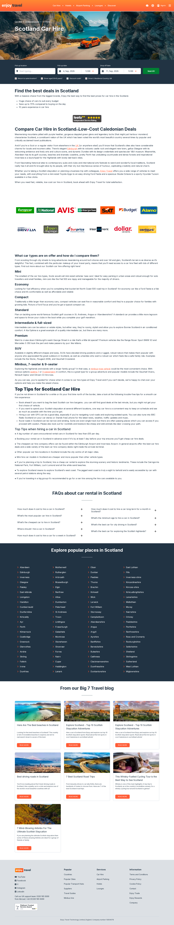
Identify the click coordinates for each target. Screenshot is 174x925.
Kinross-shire (132, 587)
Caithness (95, 656)
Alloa (57, 597)
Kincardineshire (133, 582)
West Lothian (132, 666)
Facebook (21, 880)
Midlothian (131, 602)
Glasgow (24, 582)
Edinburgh (72, 148)
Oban (93, 567)
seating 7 (34, 372)
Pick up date (62, 65)
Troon (58, 617)
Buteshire (95, 651)
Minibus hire (69, 898)
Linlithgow (60, 622)
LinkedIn (20, 892)
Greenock (24, 641)
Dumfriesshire (97, 666)
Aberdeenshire (98, 622)
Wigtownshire (132, 671)
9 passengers (48, 372)
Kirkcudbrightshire (135, 592)
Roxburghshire (133, 641)
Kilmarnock (25, 632)
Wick (93, 597)
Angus (94, 627)
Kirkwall (94, 592)
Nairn (58, 656)
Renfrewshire (132, 632)
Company (134, 903)
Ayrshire (95, 636)
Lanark (58, 671)
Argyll (93, 632)
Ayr (21, 622)
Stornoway (96, 612)
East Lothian (132, 567)
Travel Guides (70, 893)
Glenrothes (25, 646)
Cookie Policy (135, 884)
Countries (68, 874)
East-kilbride (26, 592)
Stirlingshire (131, 656)
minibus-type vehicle (100, 368)
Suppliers (68, 888)
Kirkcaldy (24, 617)
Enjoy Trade (135, 893)
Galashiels (60, 632)
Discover (112, 5)
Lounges (99, 5)
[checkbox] (16, 78)
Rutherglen (60, 572)
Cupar (58, 661)
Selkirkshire (131, 646)
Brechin (94, 587)
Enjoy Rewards (136, 898)
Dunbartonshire (98, 671)
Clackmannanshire (100, 661)
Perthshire (131, 627)
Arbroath (59, 577)
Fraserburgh (61, 627)
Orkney (129, 617)
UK (77, 145)
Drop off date (105, 65)
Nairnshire (131, 612)
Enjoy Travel (106, 171)
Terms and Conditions (139, 874)
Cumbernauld (26, 607)
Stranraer (60, 646)
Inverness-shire (133, 577)
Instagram (21, 888)
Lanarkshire (131, 597)
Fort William (96, 607)
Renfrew (59, 592)
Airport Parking (83, 5)
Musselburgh (61, 582)
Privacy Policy (135, 879)
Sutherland (131, 661)
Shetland (130, 651)
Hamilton (24, 602)
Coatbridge (25, 636)
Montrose (60, 636)
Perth (22, 627)
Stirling (23, 656)
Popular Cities (70, 879)
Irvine (22, 666)
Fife (128, 572)
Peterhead (60, 607)
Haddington (60, 666)
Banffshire (96, 641)
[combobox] (36, 71)
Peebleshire (131, 622)
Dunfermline (26, 612)
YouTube (21, 877)
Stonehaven (61, 641)
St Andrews (61, 612)
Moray (129, 607)
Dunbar (94, 572)
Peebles (94, 577)
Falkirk (23, 661)
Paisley (23, 587)
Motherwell (60, 567)
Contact (133, 888)
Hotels (68, 5)
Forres (58, 651)
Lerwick (94, 602)
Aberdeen (24, 567)
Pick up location (21, 65)
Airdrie (23, 651)
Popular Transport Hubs (74, 884)
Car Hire (56, 5)
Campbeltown (97, 617)
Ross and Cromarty (135, 636)
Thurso (94, 582)
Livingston (25, 597)
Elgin (57, 587)
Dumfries (24, 671)
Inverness (24, 577)
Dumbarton (60, 602)
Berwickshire (97, 646)
